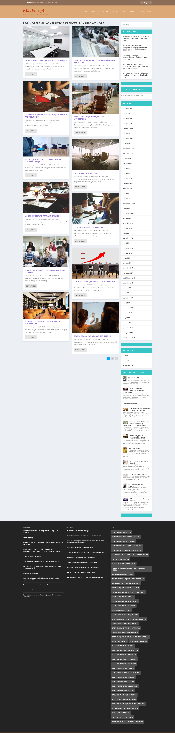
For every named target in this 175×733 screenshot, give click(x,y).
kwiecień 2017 (128, 308)
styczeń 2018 (127, 263)
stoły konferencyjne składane (124, 699)
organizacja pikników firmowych (125, 632)
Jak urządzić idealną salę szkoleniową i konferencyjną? (43, 160)
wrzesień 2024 (128, 153)
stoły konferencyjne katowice (124, 695)
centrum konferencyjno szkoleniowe (127, 546)
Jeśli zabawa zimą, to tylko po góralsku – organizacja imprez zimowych (42, 567)
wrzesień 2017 (128, 283)
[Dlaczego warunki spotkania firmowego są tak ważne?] (95, 42)
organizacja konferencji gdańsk (124, 623)
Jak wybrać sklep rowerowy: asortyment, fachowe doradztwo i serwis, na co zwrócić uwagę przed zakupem (135, 48)
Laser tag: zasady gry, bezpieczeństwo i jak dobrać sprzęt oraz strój (135, 57)
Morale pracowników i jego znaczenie (80, 548)
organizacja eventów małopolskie (125, 588)
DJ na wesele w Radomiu (121, 555)
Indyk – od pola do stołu (138, 474)
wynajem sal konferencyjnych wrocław (127, 722)
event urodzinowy (140, 555)
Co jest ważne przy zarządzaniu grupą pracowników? (85, 552)
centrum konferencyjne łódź (123, 541)
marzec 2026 (127, 123)
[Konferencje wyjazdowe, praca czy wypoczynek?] (95, 98)
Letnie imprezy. (28, 538)
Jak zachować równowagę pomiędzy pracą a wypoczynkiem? (46, 116)
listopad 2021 (128, 183)
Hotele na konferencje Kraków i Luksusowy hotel (129, 569)
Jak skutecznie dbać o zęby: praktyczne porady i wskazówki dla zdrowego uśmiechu (135, 66)
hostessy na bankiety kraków (123, 564)
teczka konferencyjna (121, 713)
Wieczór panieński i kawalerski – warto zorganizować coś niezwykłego (43, 543)
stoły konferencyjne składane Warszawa (128, 704)
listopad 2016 (128, 333)
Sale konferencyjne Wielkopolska (125, 686)
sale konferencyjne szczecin (123, 677)
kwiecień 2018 (128, 248)
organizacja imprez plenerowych (125, 601)
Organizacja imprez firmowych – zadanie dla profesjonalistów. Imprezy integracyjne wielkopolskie (41, 550)
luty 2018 (126, 258)
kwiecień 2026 (128, 118)
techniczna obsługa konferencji (125, 708)
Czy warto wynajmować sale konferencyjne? (95, 282)
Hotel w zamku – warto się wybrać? (35, 585)
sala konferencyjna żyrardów (124, 664)
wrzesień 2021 (128, 188)
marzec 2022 (127, 178)
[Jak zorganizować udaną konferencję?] (46, 197)
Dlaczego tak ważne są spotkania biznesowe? (83, 567)
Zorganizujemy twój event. (32, 556)
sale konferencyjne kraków (123, 668)
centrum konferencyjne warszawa (125, 537)
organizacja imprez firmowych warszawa (128, 592)
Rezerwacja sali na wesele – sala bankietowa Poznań (41, 561)
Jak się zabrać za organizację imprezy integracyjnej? (133, 390)
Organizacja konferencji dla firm (125, 615)
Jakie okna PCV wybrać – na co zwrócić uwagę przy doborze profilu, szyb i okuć (136, 38)
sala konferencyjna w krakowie (124, 659)
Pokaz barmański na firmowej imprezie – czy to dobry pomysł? (42, 531)
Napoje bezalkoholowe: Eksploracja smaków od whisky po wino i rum (43, 596)
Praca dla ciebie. (134, 448)
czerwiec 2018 (128, 238)
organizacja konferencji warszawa (126, 628)
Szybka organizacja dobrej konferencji (92, 336)
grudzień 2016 (128, 328)
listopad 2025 (128, 128)
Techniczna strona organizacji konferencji (46, 60)
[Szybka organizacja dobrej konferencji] (95, 317)
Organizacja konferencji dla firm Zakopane (129, 619)
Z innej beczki (145, 12)
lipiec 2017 (126, 293)
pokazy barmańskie (119, 641)
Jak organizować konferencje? (88, 227)
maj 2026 (126, 113)
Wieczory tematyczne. (30, 573)
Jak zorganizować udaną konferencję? (43, 216)
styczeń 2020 (127, 218)
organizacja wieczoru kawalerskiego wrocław (130, 637)
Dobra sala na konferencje (86, 173)
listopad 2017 (128, 273)
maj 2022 (126, 173)
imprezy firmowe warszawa (122, 574)
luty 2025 (126, 143)
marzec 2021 (127, 198)
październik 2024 (129, 148)
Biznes (124, 12)
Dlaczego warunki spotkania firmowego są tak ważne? (94, 61)
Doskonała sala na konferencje (78, 531)
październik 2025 (129, 133)
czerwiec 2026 (128, 108)
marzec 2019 (127, 228)
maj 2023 (126, 168)
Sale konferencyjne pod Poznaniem (125, 673)
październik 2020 (129, 203)
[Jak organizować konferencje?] (95, 209)
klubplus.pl (31, 64)
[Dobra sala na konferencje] (95, 154)
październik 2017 (129, 278)
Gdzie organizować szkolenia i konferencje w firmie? (45, 271)
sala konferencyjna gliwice (122, 646)
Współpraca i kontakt (108, 12)
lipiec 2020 (126, 208)
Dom (85, 12)
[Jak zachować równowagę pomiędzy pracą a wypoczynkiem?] (46, 96)
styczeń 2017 (127, 323)
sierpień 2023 (127, 163)
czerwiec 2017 (128, 298)
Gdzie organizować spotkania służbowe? (81, 572)
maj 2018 (126, 243)
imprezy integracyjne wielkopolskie (126, 583)
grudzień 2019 (128, 223)
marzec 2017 (127, 313)
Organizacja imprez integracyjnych (44, 3)
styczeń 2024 (127, 158)
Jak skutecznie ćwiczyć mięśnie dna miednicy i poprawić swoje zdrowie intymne (135, 75)
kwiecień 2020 (128, 213)
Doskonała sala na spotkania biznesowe (137, 436)
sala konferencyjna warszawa (124, 655)
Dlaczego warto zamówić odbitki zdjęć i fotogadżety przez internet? (41, 579)
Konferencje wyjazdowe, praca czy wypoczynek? (90, 118)
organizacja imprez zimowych (123, 606)
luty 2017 (126, 318)
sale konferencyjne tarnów (123, 681)
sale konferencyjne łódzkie (123, 690)
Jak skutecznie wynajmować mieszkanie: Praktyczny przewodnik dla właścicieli (85, 542)
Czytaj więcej (31, 74)
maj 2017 (126, 303)
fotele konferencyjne (120, 559)
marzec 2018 (127, 253)
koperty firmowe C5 (130, 404)
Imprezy (133, 12)
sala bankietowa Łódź (138, 641)
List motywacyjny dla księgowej (135, 485)
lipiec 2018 (126, 233)
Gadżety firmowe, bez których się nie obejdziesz (84, 536)
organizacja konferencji (121, 610)
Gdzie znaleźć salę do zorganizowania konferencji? (43, 323)
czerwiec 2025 (128, 138)
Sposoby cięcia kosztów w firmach (139, 462)
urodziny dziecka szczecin (122, 717)
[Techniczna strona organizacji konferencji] (46, 42)
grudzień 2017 (128, 268)
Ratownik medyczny (135, 377)
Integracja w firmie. (29, 590)
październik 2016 (129, 338)
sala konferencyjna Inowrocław (125, 650)
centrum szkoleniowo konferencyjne (127, 550)
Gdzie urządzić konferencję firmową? (139, 500)
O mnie (92, 12)
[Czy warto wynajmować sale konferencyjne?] (95, 263)
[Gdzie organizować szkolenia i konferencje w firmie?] (46, 251)
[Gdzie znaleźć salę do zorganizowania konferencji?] (46, 305)
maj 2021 (126, 193)
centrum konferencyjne (121, 532)
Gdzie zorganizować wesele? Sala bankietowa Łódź (140, 409)
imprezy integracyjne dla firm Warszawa (128, 579)
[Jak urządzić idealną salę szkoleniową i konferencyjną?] (46, 146)
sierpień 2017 (127, 288)
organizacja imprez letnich (122, 597)
